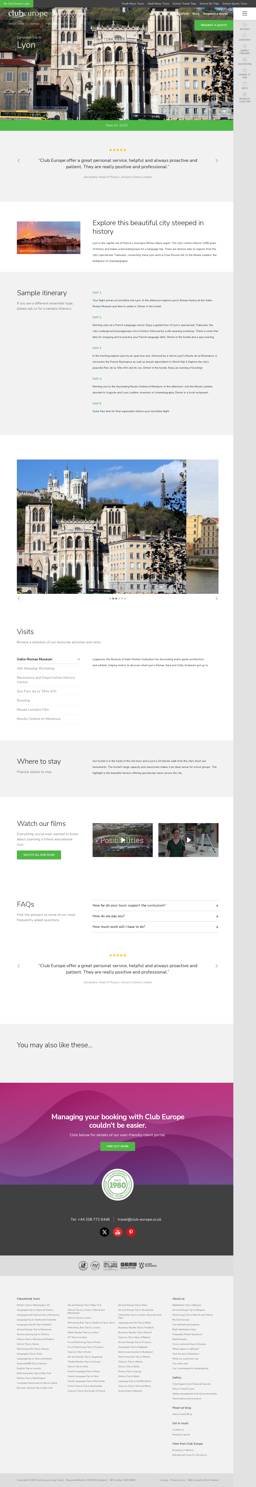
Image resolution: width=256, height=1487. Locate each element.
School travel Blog (182, 1414)
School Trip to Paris (78, 1366)
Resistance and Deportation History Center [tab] (46, 679)
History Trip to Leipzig (129, 1371)
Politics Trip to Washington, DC (33, 1305)
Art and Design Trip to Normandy (135, 1309)
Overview (245, 40)
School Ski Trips (209, 3)
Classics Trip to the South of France (86, 1390)
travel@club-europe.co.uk (139, 1219)
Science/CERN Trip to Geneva (32, 1363)
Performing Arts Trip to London (84, 1327)
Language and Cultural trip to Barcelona (38, 1314)
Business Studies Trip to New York (35, 1387)
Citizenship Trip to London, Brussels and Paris (139, 1316)
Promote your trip (244, 100)
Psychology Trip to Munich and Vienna (192, 1314)
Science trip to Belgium (130, 1390)
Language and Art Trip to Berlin (134, 1322)
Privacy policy (178, 1480)
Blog (195, 14)
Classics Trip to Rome (79, 1351)
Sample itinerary (244, 52)
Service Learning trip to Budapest (135, 1351)
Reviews (245, 29)
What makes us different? (185, 1348)
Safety (184, 14)
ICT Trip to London (77, 1337)
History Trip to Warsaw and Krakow (35, 1339)
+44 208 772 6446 (94, 1219)
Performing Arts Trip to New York (34, 1373)
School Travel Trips (184, 3)
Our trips (168, 14)
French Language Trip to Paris (83, 1376)
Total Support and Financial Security (191, 1383)
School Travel (16, 23)
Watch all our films (39, 855)
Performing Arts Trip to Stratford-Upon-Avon (91, 1322)
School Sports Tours (235, 3)
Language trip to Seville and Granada (36, 1319)
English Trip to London (29, 1368)
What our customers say (185, 1358)
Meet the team (179, 1339)
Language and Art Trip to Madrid (34, 1324)
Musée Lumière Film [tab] (33, 709)
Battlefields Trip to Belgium (186, 1305)
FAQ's (245, 88)
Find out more (118, 1146)
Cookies (163, 1480)
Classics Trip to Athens (130, 1361)
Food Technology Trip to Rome (84, 1342)
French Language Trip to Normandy (86, 1381)
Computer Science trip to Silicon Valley (37, 1383)
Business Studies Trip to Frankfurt (136, 1327)
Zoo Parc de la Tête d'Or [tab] (37, 691)
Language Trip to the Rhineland (134, 1381)
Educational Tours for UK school (189, 1454)
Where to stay (245, 76)
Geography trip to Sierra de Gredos (35, 1309)
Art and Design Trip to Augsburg (85, 1356)
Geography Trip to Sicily (29, 1353)
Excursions (245, 64)
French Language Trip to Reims (84, 1371)
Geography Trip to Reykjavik (132, 1347)
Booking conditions (182, 1450)
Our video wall (180, 1363)
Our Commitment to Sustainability (190, 1368)
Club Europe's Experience (185, 1353)
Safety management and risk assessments (194, 1393)
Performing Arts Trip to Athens (134, 1356)
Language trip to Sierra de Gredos (34, 1358)
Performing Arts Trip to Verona (33, 1348)
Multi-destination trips (184, 1329)
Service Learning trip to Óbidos (33, 1334)
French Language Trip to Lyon (62, 23)
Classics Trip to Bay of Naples (134, 1337)
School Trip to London (79, 1317)
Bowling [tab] (23, 700)
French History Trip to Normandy (85, 1386)
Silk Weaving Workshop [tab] (36, 668)
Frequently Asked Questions (187, 1334)
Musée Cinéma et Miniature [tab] (39, 719)
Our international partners (186, 1324)
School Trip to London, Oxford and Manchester (86, 1311)
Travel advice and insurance (186, 1398)
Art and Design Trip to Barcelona (34, 1329)
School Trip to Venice (28, 1344)
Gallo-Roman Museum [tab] (34, 659)
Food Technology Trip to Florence (85, 1347)
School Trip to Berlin (129, 1366)
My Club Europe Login (17, 3)
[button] (19, 598)
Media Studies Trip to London (83, 1332)
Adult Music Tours (158, 3)
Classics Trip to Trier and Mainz (134, 1386)
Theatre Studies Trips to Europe (84, 1361)
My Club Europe (180, 1319)
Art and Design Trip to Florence (134, 1342)
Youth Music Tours (133, 3)
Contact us (178, 1429)
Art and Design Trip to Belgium (188, 1309)
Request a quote (215, 14)
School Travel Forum (183, 1388)
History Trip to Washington (31, 1378)
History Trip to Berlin (129, 1376)
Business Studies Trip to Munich (135, 1332)
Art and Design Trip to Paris (132, 1305)
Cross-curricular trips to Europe (189, 1344)
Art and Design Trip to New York (84, 1305)
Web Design (193, 1480)
